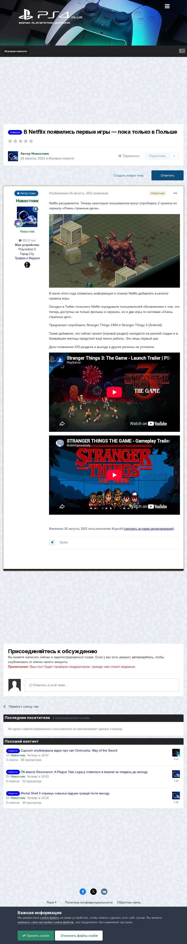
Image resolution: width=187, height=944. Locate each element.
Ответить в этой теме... (50, 685)
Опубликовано (70, 193)
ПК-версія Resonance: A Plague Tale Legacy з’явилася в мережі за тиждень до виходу (84, 772)
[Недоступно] (114, 250)
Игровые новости (61, 158)
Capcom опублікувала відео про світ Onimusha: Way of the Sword (69, 750)
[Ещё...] (175, 193)
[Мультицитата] (52, 542)
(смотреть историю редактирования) (149, 528)
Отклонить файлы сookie (79, 935)
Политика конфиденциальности (89, 902)
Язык (51, 902)
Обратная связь (129, 902)
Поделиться (130, 156)
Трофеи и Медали (27, 258)
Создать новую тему (129, 175)
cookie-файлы (49, 917)
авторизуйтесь (142, 657)
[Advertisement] (93, 92)
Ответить (167, 175)
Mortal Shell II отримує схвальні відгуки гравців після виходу (65, 793)
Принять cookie (37, 935)
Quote (64, 542)
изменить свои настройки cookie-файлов (46, 922)
